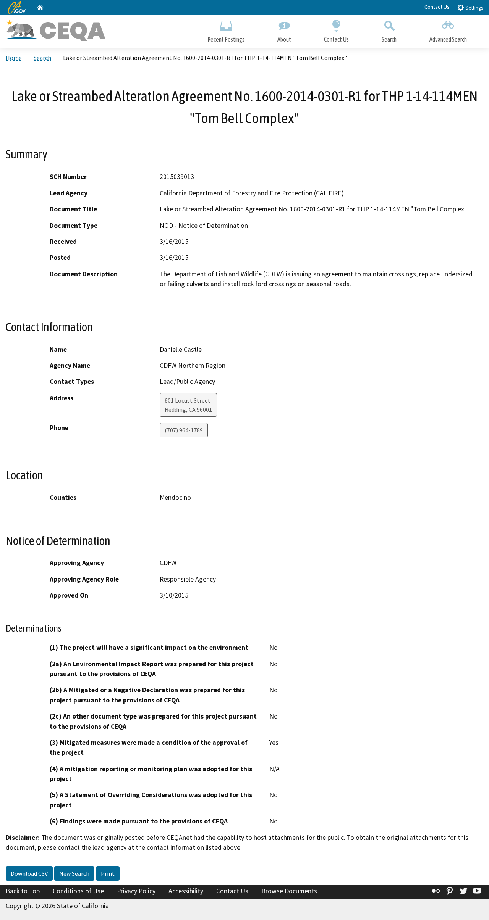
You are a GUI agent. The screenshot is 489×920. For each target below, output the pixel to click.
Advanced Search (448, 39)
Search (389, 39)
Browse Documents (289, 891)
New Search (74, 873)
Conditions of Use (78, 891)
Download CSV (29, 873)
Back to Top (23, 891)
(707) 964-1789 (184, 430)
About (284, 39)
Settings (473, 8)
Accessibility (185, 891)
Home (14, 57)
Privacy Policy (136, 891)
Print (108, 873)
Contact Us (437, 6)
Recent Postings (225, 39)
